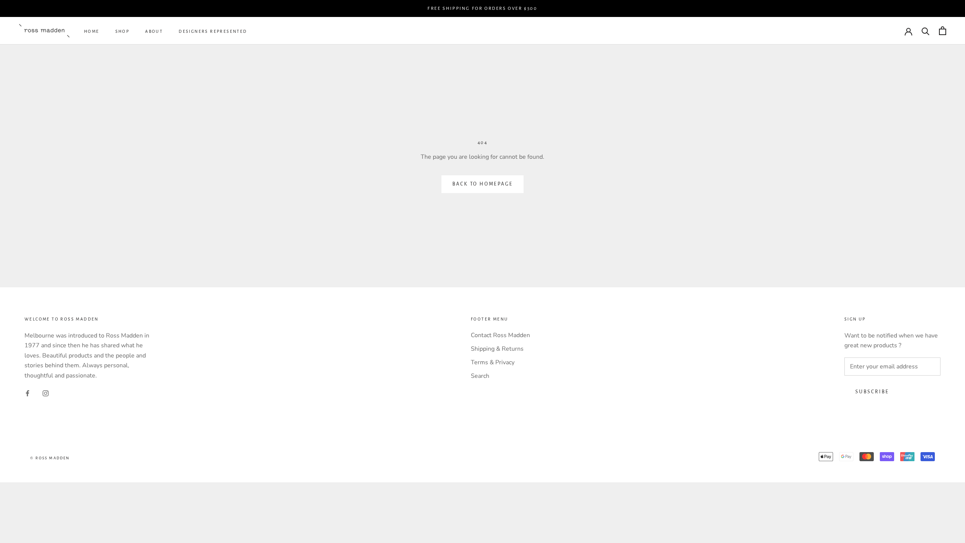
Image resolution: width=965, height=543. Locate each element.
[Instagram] (46, 393)
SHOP (122, 31)
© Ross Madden (50, 458)
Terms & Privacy (493, 362)
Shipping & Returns (497, 349)
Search (480, 376)
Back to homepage (482, 184)
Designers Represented (213, 31)
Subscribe (872, 391)
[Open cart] (942, 30)
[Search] (926, 31)
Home (92, 31)
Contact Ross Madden (500, 335)
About (154, 31)
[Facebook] (28, 393)
